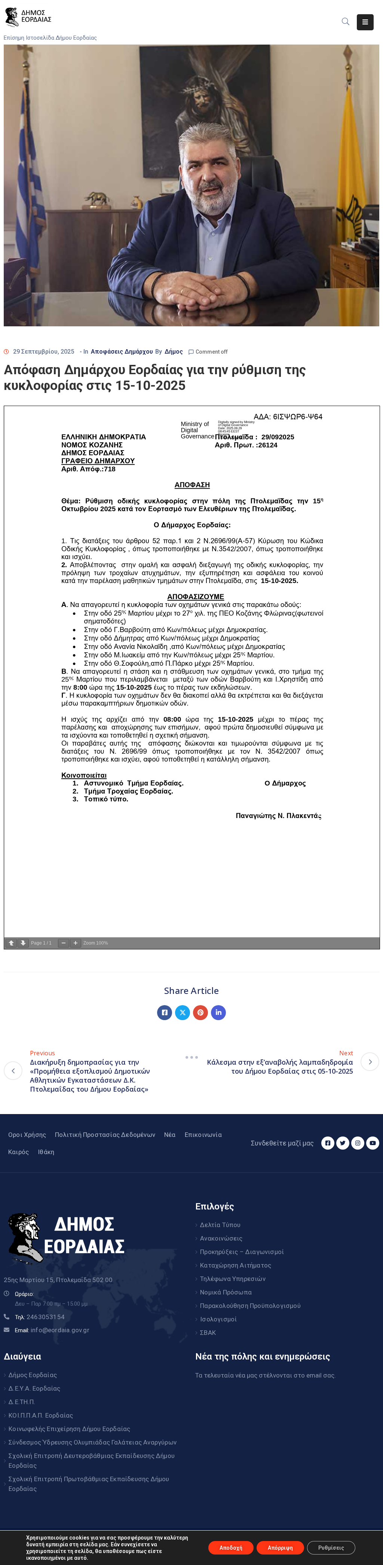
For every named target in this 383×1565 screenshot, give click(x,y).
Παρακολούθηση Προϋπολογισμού (250, 1305)
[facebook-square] (327, 1143)
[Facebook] (164, 1012)
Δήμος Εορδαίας (33, 1375)
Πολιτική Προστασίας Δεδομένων (105, 1134)
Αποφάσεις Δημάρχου (122, 351)
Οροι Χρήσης (27, 1134)
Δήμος (174, 351)
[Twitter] (182, 1012)
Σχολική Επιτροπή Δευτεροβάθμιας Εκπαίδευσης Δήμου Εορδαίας (92, 1460)
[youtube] (372, 1143)
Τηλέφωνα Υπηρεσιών (233, 1278)
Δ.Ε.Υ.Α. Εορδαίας (34, 1388)
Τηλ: (40, 1317)
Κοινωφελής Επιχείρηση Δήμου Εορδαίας (69, 1429)
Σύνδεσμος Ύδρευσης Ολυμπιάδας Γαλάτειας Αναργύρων (93, 1442)
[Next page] (23, 943)
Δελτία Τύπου (220, 1225)
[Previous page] (11, 943)
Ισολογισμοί (218, 1319)
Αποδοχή (231, 1548)
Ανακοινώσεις (221, 1238)
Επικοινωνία (203, 1134)
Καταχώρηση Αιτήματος (235, 1265)
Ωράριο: (24, 1294)
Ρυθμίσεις (331, 1548)
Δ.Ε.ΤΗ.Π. (22, 1402)
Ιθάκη (46, 1152)
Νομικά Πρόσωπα (226, 1292)
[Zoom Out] (63, 943)
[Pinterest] (200, 1012)
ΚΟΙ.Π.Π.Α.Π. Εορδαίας (41, 1415)
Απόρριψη (280, 1548)
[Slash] (191, 1057)
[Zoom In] (75, 943)
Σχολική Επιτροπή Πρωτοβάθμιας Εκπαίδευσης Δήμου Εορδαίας (89, 1483)
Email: (52, 1330)
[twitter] (342, 1143)
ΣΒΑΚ (208, 1332)
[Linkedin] (218, 1012)
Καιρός (18, 1152)
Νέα (170, 1134)
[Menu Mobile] (365, 22)
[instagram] (357, 1143)
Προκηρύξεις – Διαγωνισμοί (242, 1252)
